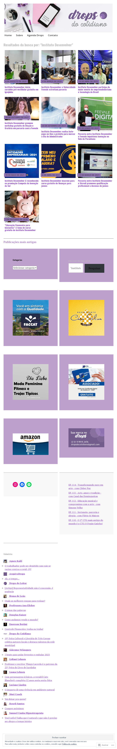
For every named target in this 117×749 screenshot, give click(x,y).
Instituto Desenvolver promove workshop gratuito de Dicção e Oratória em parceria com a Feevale (21, 125)
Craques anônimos (14, 708)
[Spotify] (29, 484)
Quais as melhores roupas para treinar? (25, 600)
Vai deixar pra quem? (15, 699)
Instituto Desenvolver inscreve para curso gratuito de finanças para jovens (57, 183)
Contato (53, 35)
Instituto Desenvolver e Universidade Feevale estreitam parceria (58, 88)
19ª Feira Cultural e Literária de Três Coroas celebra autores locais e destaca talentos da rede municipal (30, 642)
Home (8, 35)
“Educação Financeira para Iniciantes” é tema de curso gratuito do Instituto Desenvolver (20, 227)
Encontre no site (79, 261)
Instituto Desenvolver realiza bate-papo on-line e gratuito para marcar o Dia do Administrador (58, 134)
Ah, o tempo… (12, 578)
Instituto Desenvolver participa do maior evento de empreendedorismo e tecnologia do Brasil (94, 89)
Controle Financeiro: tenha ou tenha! (24, 629)
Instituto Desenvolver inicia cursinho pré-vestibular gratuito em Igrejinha (21, 89)
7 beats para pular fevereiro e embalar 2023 (27, 654)
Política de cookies (69, 744)
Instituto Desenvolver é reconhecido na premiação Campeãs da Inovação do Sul (22, 183)
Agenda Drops (35, 35)
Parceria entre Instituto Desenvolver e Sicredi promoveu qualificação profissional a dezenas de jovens (95, 183)
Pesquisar (94, 268)
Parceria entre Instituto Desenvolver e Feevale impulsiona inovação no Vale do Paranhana (95, 136)
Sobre (19, 35)
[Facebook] (22, 484)
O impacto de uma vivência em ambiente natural (30, 689)
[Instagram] (15, 484)
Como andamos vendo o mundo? (21, 619)
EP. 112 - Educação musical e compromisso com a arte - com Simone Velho (84, 504)
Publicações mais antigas (20, 242)
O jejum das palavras (15, 610)
